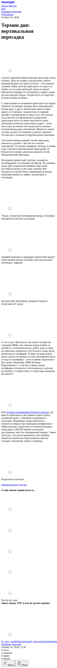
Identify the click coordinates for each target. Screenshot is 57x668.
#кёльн (47, 641)
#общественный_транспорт (29, 641)
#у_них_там (7, 641)
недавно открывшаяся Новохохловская (27, 412)
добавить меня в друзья (13, 484)
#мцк (54, 641)
